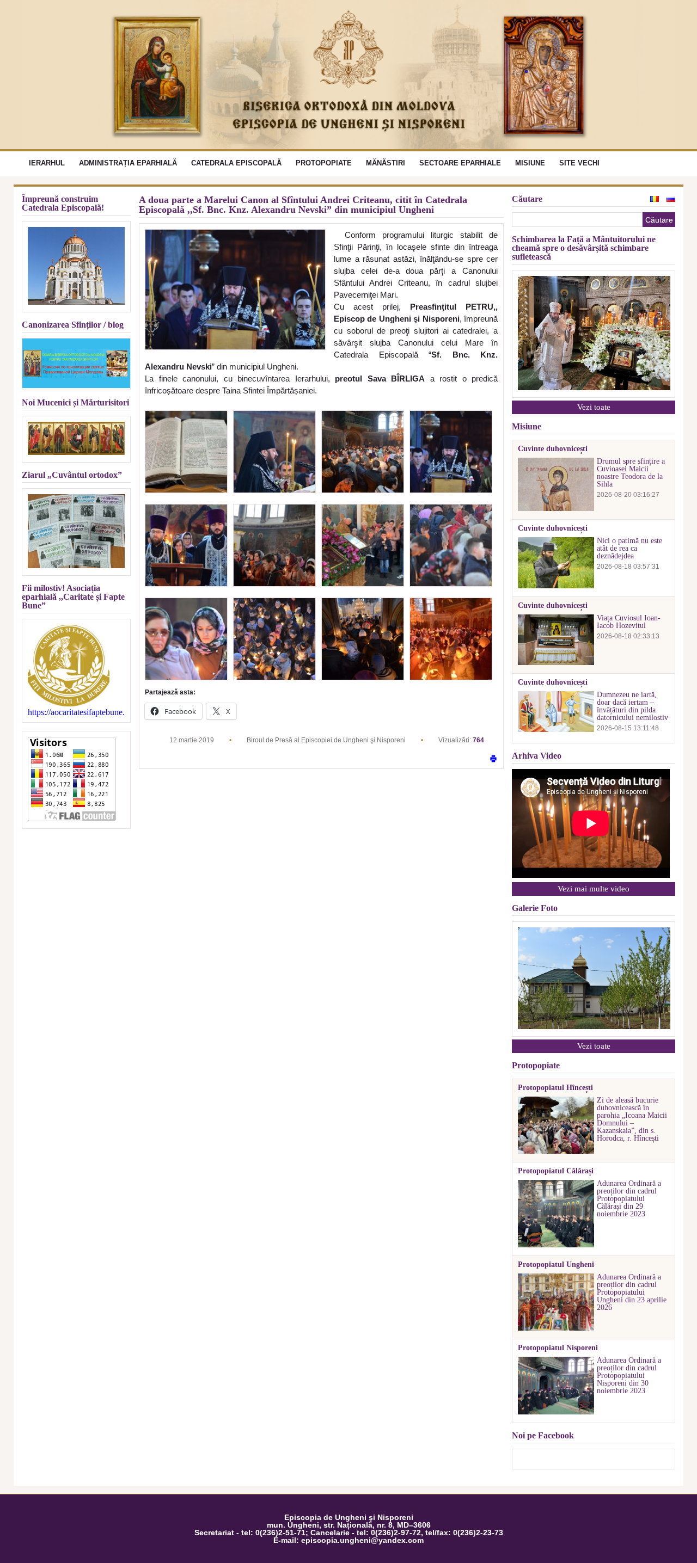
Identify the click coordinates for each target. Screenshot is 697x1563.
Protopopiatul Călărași (556, 1171)
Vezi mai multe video (593, 888)
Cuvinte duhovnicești (553, 449)
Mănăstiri (385, 163)
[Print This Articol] (493, 759)
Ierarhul (47, 163)
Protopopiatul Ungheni (556, 1265)
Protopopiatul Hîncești (555, 1088)
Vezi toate (593, 407)
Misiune (530, 163)
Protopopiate (324, 163)
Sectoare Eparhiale (460, 163)
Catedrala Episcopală (236, 163)
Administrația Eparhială (128, 163)
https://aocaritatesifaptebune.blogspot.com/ (76, 712)
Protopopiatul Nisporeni (558, 1348)
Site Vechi (579, 163)
